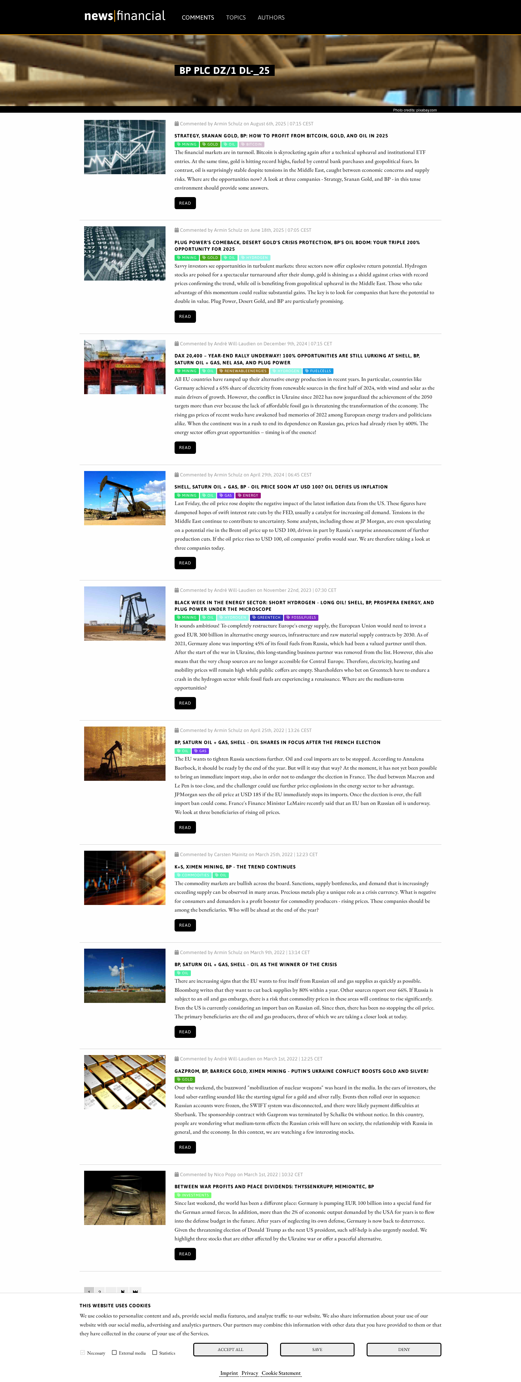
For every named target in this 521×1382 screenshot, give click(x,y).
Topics (236, 17)
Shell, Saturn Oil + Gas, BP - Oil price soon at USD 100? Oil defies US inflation (281, 486)
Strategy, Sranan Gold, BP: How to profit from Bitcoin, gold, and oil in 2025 (281, 135)
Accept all (230, 1349)
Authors (271, 17)
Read (185, 203)
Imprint (229, 1372)
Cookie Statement (281, 1372)
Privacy (250, 1372)
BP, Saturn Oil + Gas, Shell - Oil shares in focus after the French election (278, 742)
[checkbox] (83, 1352)
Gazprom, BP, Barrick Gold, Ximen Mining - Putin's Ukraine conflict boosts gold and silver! (302, 1071)
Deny (404, 1349)
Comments (198, 17)
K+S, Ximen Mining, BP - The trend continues (235, 866)
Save (317, 1349)
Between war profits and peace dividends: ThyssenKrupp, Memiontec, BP (274, 1186)
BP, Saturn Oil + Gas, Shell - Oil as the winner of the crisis (256, 964)
